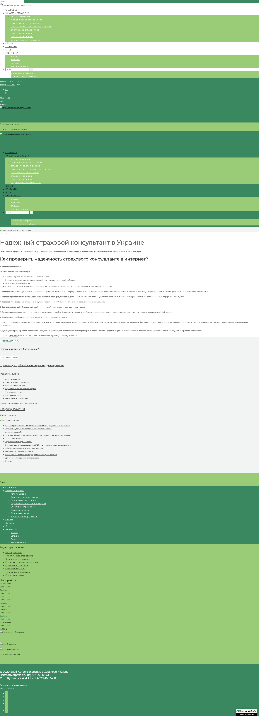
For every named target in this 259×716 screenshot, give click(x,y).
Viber (2, 101)
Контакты (11, 46)
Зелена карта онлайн (14, 438)
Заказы (14, 56)
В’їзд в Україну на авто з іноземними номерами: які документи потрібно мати (37, 425)
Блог (8, 50)
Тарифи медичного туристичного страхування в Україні (28, 429)
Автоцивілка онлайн (13, 432)
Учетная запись (19, 66)
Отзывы (10, 43)
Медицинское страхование (26, 40)
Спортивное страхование (25, 30)
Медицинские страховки (17, 572)
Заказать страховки (17, 13)
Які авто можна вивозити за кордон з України (24, 448)
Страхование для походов (25, 23)
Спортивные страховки (15, 385)
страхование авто (15, 403)
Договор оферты (7, 688)
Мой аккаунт (13, 53)
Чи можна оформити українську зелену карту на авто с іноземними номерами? (38, 435)
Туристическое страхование (26, 20)
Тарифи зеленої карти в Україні (18, 441)
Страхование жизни (22, 33)
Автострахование (20, 16)
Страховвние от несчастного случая (31, 27)
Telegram (4, 104)
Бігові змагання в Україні (10, 654)
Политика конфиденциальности (13, 685)
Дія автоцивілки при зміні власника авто (22, 458)
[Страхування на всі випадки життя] (15, 5)
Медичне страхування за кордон (19, 451)
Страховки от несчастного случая (21, 562)
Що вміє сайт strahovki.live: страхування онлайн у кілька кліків (31, 454)
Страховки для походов (16, 565)
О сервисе (11, 10)
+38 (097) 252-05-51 (7, 81)
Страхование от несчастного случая (20, 388)
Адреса (15, 63)
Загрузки (15, 60)
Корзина (9, 461)
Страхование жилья (22, 37)
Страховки (13, 336)
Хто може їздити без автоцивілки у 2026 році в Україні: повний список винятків (38, 445)
